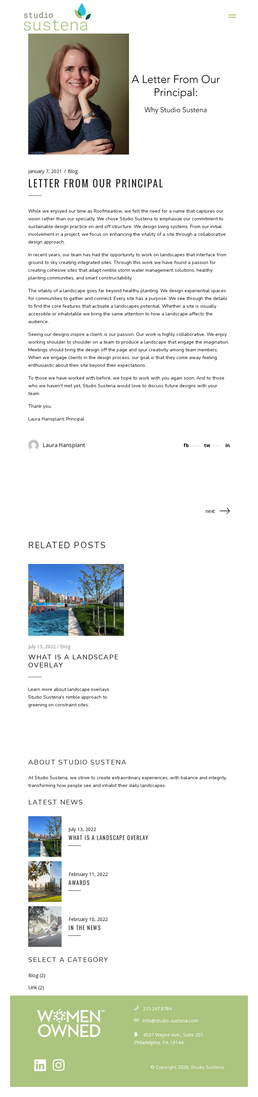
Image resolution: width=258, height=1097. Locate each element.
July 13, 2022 (42, 646)
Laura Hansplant (64, 445)
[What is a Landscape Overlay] (76, 600)
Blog (73, 171)
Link (32, 987)
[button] (40, 1065)
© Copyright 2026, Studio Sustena (187, 1067)
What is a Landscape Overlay (73, 661)
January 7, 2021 (45, 171)
